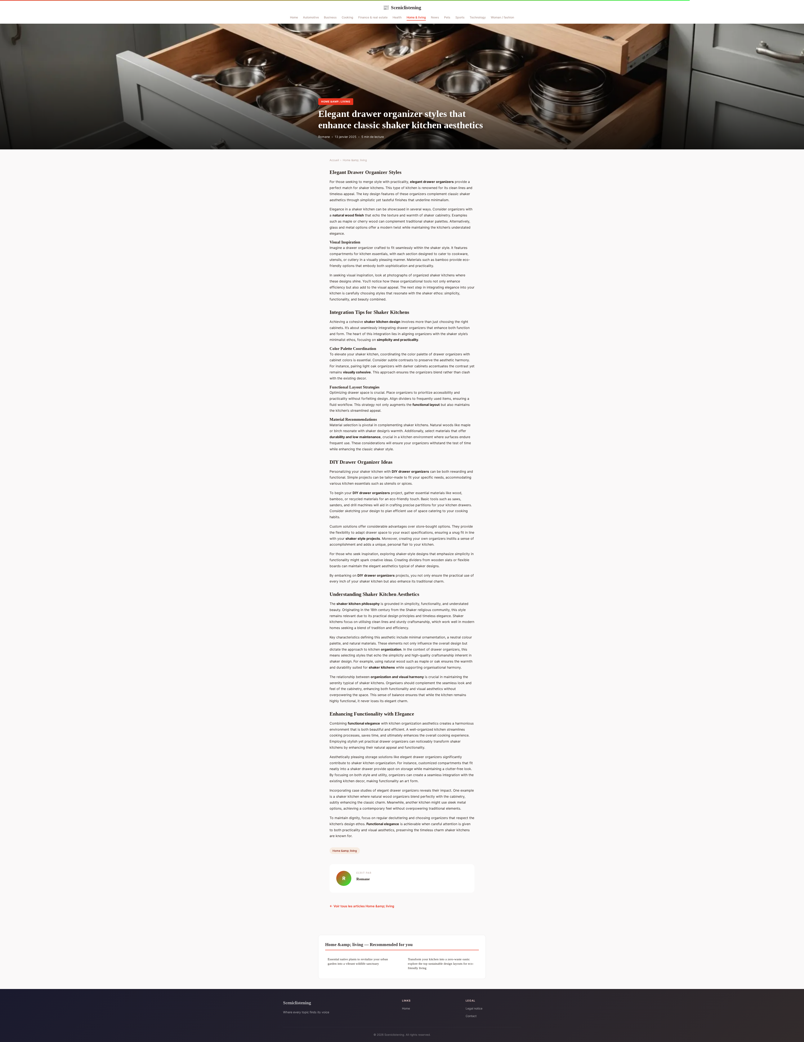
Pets (447, 17)
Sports (460, 17)
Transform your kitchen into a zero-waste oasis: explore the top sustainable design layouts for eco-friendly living (441, 963)
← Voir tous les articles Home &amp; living (362, 906)
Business (330, 17)
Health (397, 17)
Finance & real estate (373, 17)
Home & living (416, 17)
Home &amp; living (335, 101)
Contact (471, 1016)
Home (294, 17)
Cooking (347, 17)
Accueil (334, 160)
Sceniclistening (402, 7)
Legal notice (474, 1008)
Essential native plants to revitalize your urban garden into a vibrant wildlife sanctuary (358, 961)
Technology (478, 17)
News (435, 17)
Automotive (311, 17)
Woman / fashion (502, 17)
